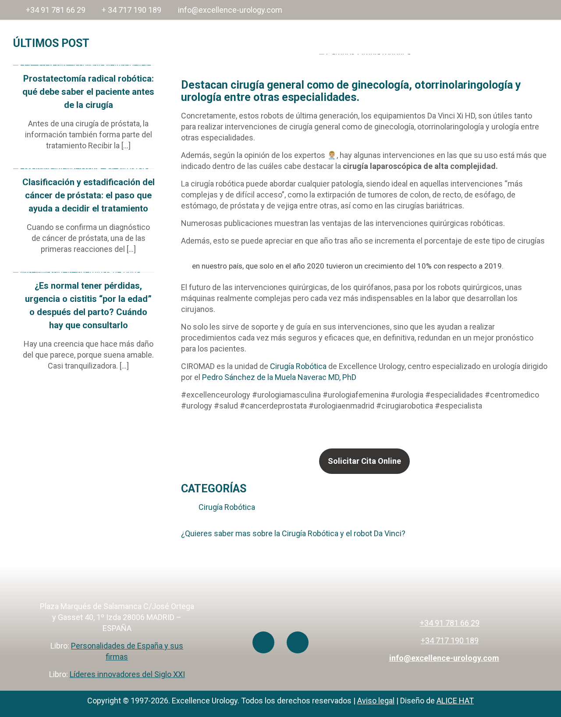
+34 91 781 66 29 (55, 9)
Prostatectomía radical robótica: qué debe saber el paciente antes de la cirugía (88, 91)
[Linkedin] (298, 642)
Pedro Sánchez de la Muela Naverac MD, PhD (279, 377)
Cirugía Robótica (297, 366)
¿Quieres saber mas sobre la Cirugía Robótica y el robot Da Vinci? (293, 533)
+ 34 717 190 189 (131, 9)
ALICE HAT (455, 700)
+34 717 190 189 (450, 640)
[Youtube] (263, 642)
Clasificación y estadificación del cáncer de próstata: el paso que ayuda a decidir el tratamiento (88, 195)
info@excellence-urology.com (230, 9)
